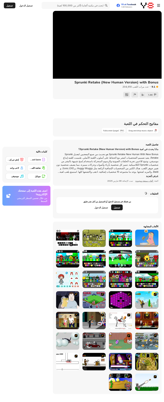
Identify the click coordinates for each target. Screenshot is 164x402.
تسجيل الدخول (26, 5)
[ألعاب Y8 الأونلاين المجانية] (147, 5)
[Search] (106, 5)
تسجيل (9, 5)
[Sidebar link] (158, 5)
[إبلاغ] (134, 95)
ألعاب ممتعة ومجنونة (144, 181)
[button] (152, 176)
